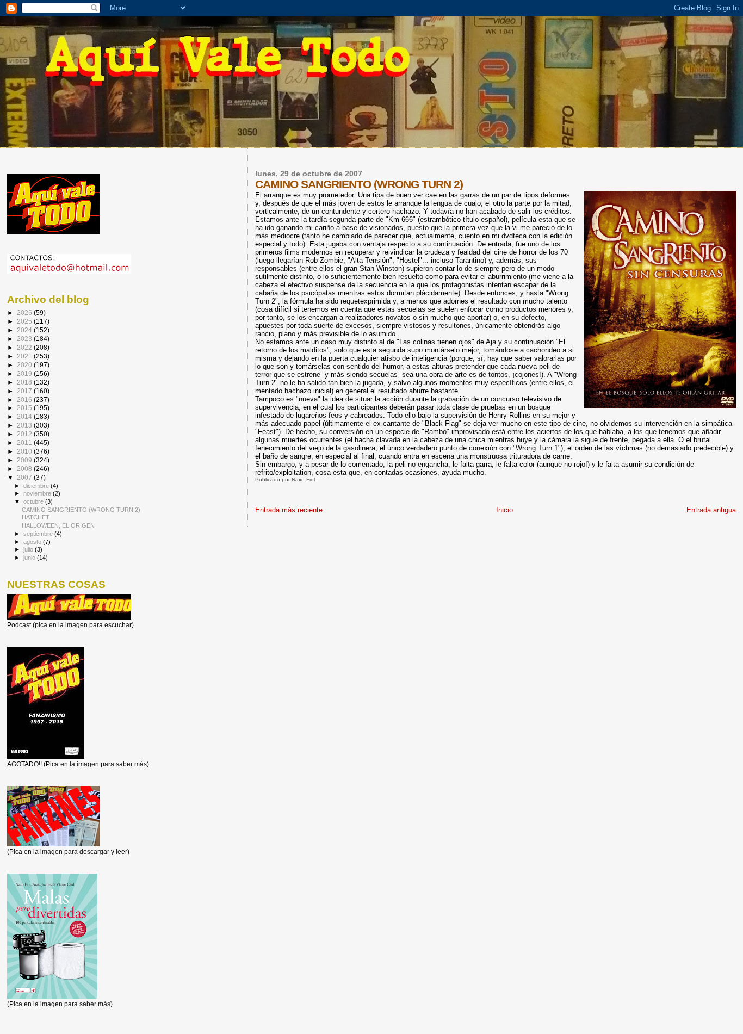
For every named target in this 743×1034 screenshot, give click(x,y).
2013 (25, 425)
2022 (25, 347)
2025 (25, 321)
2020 (25, 364)
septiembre (38, 533)
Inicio (504, 510)
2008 (25, 468)
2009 (25, 459)
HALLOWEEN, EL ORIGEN (58, 525)
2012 (25, 433)
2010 (25, 451)
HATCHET (35, 517)
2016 (25, 399)
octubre (34, 501)
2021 (25, 356)
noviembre (38, 493)
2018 (25, 382)
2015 (25, 407)
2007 (25, 477)
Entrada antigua (711, 510)
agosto (33, 541)
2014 (25, 416)
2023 (25, 338)
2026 (25, 312)
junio (30, 557)
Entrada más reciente (289, 510)
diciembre (37, 485)
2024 (25, 329)
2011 (25, 442)
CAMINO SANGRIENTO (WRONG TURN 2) (81, 509)
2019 (25, 373)
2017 (25, 390)
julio (29, 549)
